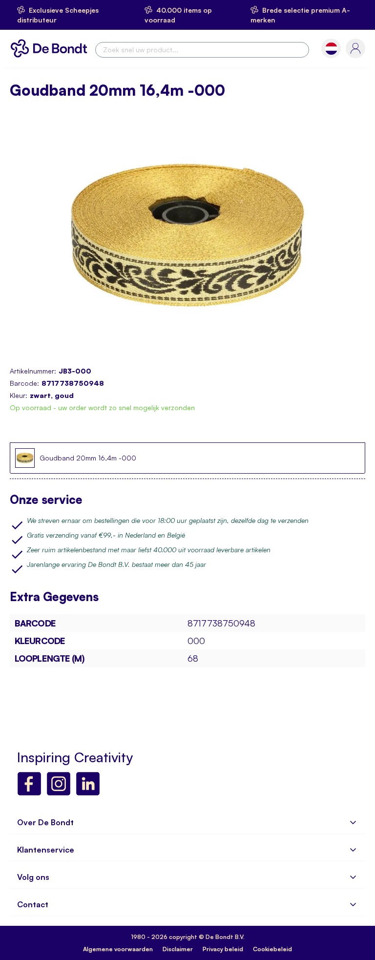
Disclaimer (178, 949)
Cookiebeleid (272, 949)
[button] (331, 48)
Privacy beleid (223, 949)
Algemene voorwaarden (118, 949)
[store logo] (51, 48)
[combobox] (202, 50)
